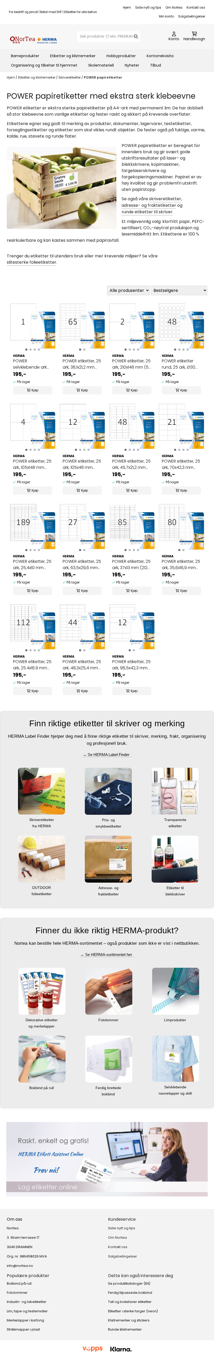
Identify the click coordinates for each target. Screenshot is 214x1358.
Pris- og (109, 820)
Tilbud (155, 65)
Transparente (175, 820)
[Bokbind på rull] (42, 1058)
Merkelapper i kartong (25, 1320)
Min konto (166, 16)
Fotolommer (109, 1020)
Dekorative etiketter (42, 1020)
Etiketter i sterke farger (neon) (133, 1311)
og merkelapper (42, 1026)
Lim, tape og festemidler (27, 1311)
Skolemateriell (101, 65)
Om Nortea (173, 7)
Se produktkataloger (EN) (129, 1283)
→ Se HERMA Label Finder (107, 754)
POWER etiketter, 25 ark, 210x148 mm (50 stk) (131, 364)
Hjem (127, 7)
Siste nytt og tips (148, 7)
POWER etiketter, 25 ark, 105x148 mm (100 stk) (32, 464)
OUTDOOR (42, 887)
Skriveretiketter (69, 77)
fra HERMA (42, 826)
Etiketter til (176, 888)
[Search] (136, 36)
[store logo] (33, 36)
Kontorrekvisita (160, 55)
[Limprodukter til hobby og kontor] (175, 991)
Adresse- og (109, 888)
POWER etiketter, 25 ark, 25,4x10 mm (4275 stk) (32, 564)
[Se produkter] (107, 1159)
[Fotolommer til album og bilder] (108, 991)
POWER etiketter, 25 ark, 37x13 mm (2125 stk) (131, 564)
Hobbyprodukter (121, 55)
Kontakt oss (196, 7)
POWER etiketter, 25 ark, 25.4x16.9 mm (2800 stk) (32, 665)
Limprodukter (175, 1020)
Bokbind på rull (42, 1088)
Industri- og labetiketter (26, 1302)
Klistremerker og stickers (129, 1320)
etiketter (176, 826)
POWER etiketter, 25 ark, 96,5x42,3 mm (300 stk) (131, 665)
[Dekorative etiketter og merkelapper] (42, 991)
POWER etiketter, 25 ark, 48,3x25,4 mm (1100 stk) (82, 665)
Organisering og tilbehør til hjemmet (44, 65)
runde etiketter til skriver (147, 212)
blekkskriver (175, 894)
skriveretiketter (165, 199)
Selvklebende (175, 1087)
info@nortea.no (20, 1265)
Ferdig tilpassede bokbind (130, 1292)
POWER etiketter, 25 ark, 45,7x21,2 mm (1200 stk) (131, 464)
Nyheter (132, 65)
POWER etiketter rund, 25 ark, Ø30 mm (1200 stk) (178, 364)
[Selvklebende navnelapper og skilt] (175, 1058)
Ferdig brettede (109, 1088)
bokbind (109, 1094)
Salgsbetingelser (191, 16)
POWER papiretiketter (103, 77)
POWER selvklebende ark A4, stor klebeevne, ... (32, 364)
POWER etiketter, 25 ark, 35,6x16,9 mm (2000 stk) (181, 564)
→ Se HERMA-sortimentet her (107, 954)
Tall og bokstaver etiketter (130, 1302)
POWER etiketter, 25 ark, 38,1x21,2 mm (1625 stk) (82, 364)
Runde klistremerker (125, 1329)
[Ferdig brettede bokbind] (108, 1058)
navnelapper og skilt (176, 1093)
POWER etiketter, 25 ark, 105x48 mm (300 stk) (82, 464)
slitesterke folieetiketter (31, 262)
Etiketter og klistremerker (73, 55)
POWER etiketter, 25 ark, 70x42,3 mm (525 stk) (181, 464)
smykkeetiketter (109, 826)
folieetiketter (42, 894)
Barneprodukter (25, 55)
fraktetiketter (109, 894)
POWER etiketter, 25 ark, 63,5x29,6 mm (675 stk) (82, 564)
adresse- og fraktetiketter (149, 205)
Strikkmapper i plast (23, 1329)
